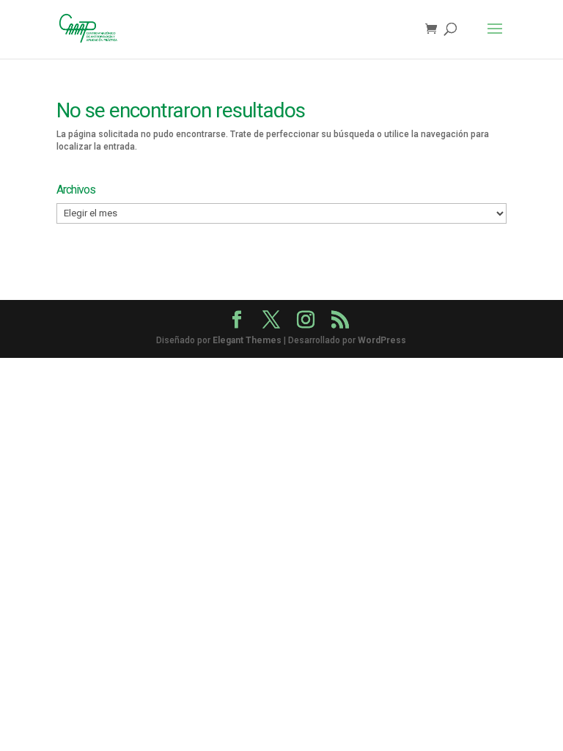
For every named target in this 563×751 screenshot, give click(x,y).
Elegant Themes (247, 340)
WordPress (382, 340)
